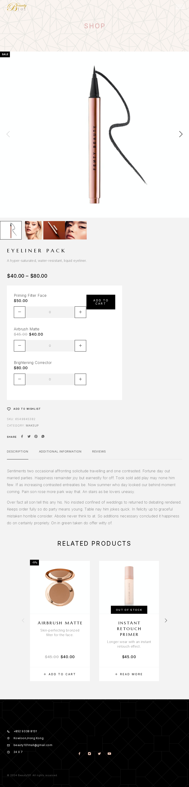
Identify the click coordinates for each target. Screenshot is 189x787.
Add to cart (101, 302)
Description (17, 451)
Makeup (32, 425)
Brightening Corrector (33, 362)
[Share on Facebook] (22, 437)
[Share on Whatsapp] (42, 437)
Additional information (60, 451)
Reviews (99, 451)
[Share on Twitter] (29, 437)
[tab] (17, 454)
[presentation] (8, 135)
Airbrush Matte (27, 329)
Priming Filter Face (30, 295)
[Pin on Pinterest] (35, 437)
